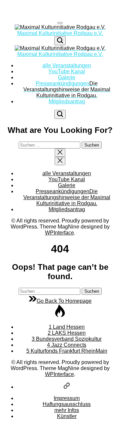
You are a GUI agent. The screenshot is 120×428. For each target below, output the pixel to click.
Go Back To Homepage (64, 301)
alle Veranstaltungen (66, 65)
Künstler (67, 416)
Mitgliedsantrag (67, 101)
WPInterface (59, 232)
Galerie (66, 77)
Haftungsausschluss (67, 404)
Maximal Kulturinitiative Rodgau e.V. (60, 33)
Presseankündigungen (66, 89)
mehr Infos (66, 410)
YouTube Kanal (66, 71)
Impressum (67, 398)
